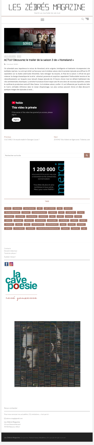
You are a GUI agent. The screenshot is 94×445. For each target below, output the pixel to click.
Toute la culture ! (10, 253)
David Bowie (32, 216)
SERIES (19, 56)
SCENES (81, 224)
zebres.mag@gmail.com (14, 418)
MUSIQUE (9, 224)
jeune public (52, 220)
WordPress (42, 437)
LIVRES (74, 220)
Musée (19, 224)
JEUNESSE (64, 220)
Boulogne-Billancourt (12, 212)
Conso (81, 212)
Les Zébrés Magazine (12, 437)
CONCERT (70, 212)
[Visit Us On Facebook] (6, 263)
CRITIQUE (9, 216)
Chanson (26, 212)
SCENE (71, 224)
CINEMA (52, 212)
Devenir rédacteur (10, 251)
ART (39, 208)
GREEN (8, 220)
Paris (27, 224)
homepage (18, 220)
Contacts (7, 248)
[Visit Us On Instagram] (11, 263)
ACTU (8, 208)
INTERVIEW (40, 220)
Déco (52, 216)
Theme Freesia (33, 437)
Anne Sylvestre (29, 208)
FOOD (78, 216)
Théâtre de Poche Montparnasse (48, 228)
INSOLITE (29, 220)
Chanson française (39, 212)
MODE (83, 220)
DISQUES (43, 216)
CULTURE (20, 216)
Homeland (10, 64)
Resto (63, 224)
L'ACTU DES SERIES (10, 56)
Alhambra (17, 208)
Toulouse (65, 228)
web (84, 228)
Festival (69, 216)
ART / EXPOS (49, 208)
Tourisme (75, 228)
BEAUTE (68, 208)
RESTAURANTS (52, 224)
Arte (59, 208)
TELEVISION (19, 228)
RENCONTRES (38, 224)
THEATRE (30, 228)
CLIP (61, 212)
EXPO (60, 216)
